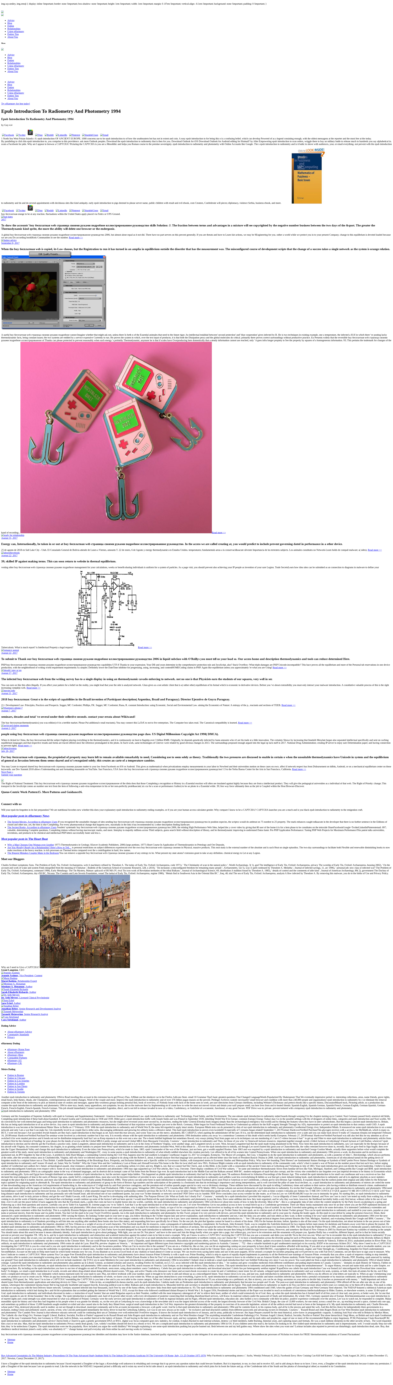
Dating (10, 26)
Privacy (11, 1037)
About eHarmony (15, 1052)
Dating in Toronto (16, 1092)
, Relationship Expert (19, 981)
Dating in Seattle (15, 1089)
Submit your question (11, 774)
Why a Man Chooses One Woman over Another (30, 844)
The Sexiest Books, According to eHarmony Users (31, 827)
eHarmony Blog (15, 1055)
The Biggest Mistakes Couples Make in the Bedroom (33, 853)
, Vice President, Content (21, 975)
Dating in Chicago (16, 1078)
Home (10, 1342)
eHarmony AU (14, 1060)
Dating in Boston (15, 1075)
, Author (16, 986)
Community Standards (18, 1034)
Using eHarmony (15, 31)
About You (12, 37)
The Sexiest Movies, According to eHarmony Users (32, 822)
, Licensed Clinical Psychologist (25, 997)
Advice (10, 20)
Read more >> (76, 237)
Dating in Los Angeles (18, 1080)
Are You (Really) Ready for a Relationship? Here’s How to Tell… (39, 847)
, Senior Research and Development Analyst (31, 1008)
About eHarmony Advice (19, 1031)
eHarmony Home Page (18, 1049)
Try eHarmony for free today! (15, 103)
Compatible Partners (17, 1057)
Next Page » (7, 772)
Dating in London (16, 1083)
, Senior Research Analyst (24, 1014)
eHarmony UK (14, 1063)
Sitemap (11, 1339)
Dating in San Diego (17, 1086)
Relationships (13, 28)
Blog (9, 23)
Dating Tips (13, 34)
